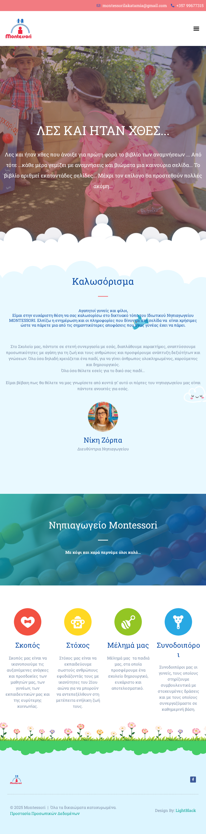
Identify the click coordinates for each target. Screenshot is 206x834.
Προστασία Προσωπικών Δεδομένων (45, 813)
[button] (196, 28)
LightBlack (186, 810)
